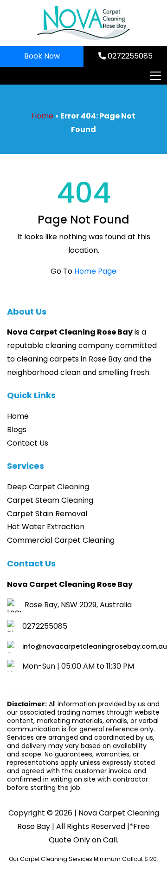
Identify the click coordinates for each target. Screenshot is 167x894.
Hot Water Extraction (45, 526)
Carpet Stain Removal (47, 513)
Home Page (95, 271)
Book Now (42, 56)
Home (42, 116)
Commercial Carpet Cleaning (61, 540)
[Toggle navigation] (155, 76)
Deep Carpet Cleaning (48, 486)
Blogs (16, 429)
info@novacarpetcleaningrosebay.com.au (94, 646)
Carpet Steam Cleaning (50, 500)
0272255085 (129, 56)
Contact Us (27, 443)
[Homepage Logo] (83, 23)
